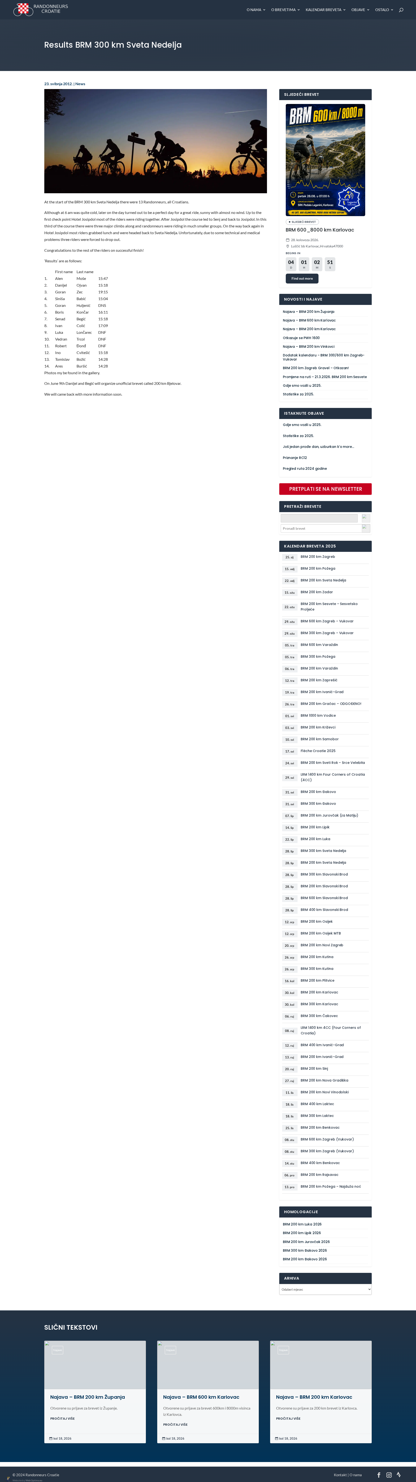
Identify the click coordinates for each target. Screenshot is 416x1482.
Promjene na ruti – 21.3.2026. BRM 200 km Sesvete (325, 377)
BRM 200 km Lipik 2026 (302, 1233)
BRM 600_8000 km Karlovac (320, 229)
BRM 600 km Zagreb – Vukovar (327, 621)
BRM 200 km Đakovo (318, 791)
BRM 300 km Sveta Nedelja (323, 850)
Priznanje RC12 (295, 458)
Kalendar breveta (323, 10)
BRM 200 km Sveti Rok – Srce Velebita (333, 762)
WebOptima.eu (34, 1480)
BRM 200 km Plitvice (317, 980)
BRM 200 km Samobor (320, 739)
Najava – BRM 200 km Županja (308, 312)
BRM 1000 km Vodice (318, 715)
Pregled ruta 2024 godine (305, 469)
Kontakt (340, 1475)
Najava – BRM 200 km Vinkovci (308, 347)
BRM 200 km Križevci (318, 727)
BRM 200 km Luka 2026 (302, 1224)
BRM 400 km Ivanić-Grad (322, 1045)
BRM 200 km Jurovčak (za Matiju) (329, 815)
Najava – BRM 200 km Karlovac (309, 329)
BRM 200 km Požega (318, 568)
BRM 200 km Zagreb (318, 556)
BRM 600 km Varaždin (319, 644)
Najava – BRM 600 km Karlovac (309, 320)
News (80, 84)
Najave (57, 1350)
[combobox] (325, 528)
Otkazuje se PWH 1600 (301, 338)
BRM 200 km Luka (315, 839)
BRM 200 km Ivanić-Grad (322, 691)
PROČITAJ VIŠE (62, 1418)
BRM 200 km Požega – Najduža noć (331, 1186)
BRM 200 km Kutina (317, 956)
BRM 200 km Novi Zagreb (322, 945)
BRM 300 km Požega (318, 656)
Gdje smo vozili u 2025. (302, 386)
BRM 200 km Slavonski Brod (324, 886)
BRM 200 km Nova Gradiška (324, 1080)
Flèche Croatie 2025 (318, 750)
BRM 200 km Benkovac (320, 1127)
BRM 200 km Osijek (317, 921)
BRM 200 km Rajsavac (319, 1174)
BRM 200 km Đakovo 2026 (305, 1259)
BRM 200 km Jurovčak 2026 (306, 1242)
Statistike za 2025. (298, 394)
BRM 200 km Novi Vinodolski (325, 1092)
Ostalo (382, 10)
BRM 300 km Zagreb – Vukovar (327, 633)
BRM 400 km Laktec (317, 1104)
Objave (358, 10)
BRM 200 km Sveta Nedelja (323, 580)
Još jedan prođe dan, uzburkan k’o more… (318, 447)
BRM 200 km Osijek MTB (321, 933)
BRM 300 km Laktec (317, 1115)
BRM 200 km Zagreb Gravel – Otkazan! (316, 368)
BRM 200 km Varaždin (319, 668)
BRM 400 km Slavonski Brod (324, 909)
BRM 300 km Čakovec (319, 1015)
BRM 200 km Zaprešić (319, 680)
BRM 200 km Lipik (315, 827)
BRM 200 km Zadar (317, 592)
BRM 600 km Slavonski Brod (324, 898)
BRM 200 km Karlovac (319, 992)
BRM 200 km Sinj (314, 1068)
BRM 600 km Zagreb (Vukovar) (327, 1139)
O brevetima (283, 10)
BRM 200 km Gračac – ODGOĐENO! (331, 703)
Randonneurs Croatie (42, 1475)
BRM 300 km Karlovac (319, 1004)
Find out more (302, 278)
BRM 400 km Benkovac (320, 1162)
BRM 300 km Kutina (317, 968)
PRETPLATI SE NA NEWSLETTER (325, 488)
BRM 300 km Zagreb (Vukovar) (327, 1151)
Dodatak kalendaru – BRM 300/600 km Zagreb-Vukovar (323, 357)
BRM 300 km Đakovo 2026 (305, 1251)
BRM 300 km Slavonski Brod (324, 874)
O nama (254, 10)
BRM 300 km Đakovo (318, 803)
